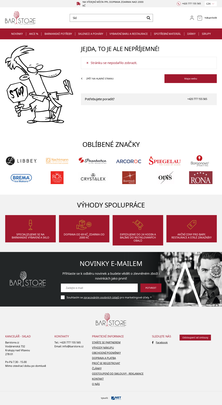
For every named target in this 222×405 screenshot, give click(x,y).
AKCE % (33, 34)
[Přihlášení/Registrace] (192, 17)
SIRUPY (206, 34)
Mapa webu (190, 78)
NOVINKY (17, 34)
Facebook (162, 342)
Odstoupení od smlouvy (195, 337)
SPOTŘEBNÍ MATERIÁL (167, 34)
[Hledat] (148, 18)
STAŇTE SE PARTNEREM (106, 342)
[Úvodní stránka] (20, 18)
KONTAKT (98, 379)
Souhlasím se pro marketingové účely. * (109, 297)
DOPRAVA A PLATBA (104, 358)
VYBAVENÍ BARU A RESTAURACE (129, 34)
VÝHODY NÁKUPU (103, 347)
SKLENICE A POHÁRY (90, 34)
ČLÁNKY (97, 368)
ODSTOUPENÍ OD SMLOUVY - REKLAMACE (118, 373)
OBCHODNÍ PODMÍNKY (106, 353)
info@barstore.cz (73, 346)
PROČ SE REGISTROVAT (106, 363)
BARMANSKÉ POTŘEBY (58, 34)
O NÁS (96, 384)
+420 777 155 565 (197, 99)
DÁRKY (191, 34)
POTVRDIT (150, 287)
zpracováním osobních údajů (101, 297)
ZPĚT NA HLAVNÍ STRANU (100, 78)
